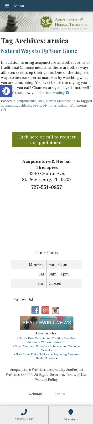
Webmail (35, 394)
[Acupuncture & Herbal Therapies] (46, 22)
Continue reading (52, 93)
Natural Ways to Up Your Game (39, 50)
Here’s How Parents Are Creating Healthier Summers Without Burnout (48, 340)
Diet (41, 101)
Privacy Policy (46, 379)
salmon (63, 105)
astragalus (9, 105)
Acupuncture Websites (28, 369)
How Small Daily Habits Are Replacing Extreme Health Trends (47, 356)
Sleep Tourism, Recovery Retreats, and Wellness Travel (47, 348)
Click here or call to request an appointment (46, 139)
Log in (60, 394)
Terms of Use (76, 374)
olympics (50, 105)
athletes (25, 105)
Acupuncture (26, 101)
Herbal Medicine (58, 101)
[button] (6, 91)
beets (37, 105)
